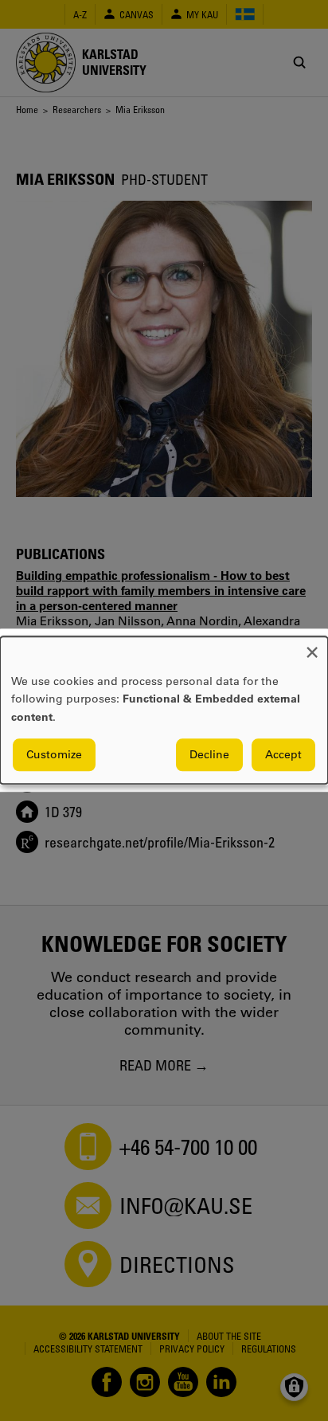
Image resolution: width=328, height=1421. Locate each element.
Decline (209, 755)
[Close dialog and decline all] (312, 646)
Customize (54, 755)
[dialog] (164, 710)
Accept (283, 755)
